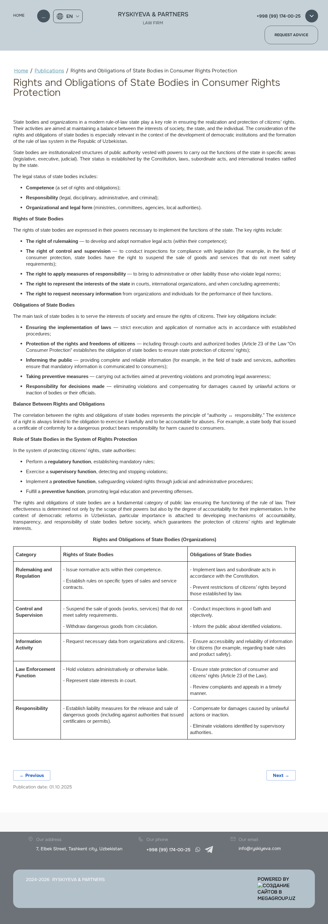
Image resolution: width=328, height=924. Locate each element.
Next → (281, 775)
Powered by (273, 879)
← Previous (32, 775)
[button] (291, 35)
